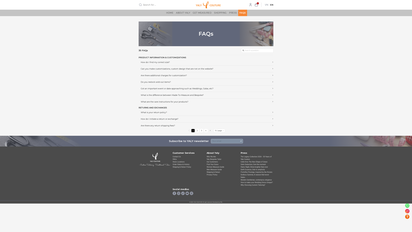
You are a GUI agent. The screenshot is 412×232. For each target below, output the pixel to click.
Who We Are (211, 157)
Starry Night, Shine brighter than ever (254, 167)
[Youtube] (187, 193)
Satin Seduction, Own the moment (253, 164)
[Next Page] (210, 130)
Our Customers (212, 162)
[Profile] (250, 5)
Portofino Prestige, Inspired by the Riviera (256, 172)
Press (233, 12)
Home (169, 12)
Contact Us (177, 157)
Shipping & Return (213, 172)
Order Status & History (181, 164)
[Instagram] (178, 193)
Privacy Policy (212, 175)
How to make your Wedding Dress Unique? (257, 182)
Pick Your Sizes (212, 164)
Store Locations (179, 162)
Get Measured (202, 12)
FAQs (242, 12)
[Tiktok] (183, 193)
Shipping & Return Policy (182, 167)
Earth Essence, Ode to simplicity (253, 170)
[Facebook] (174, 193)
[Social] (191, 193)
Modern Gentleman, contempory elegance (256, 180)
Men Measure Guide (214, 170)
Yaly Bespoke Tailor (214, 159)
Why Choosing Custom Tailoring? (253, 185)
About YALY (183, 12)
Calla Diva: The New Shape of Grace (254, 162)
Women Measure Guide (215, 167)
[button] (207, 62)
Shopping (220, 12)
